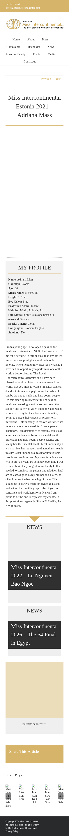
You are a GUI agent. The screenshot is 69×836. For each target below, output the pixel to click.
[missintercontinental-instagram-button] (34, 695)
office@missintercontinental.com (23, 7)
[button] (44, 61)
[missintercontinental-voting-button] (34, 707)
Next (58, 78)
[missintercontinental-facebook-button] (34, 683)
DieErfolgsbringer (16, 828)
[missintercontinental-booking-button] (34, 671)
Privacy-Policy (12, 831)
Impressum (31, 828)
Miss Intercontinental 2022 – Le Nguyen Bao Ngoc (34, 575)
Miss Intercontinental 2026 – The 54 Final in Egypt (34, 634)
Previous (46, 78)
